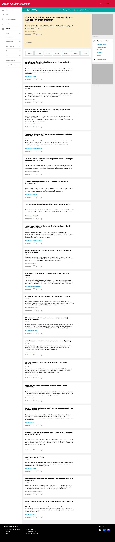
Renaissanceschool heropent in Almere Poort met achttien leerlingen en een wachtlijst (49, 479)
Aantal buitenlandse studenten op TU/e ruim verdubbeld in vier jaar (48, 205)
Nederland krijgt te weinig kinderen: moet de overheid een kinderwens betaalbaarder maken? (48, 433)
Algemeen (8, 33)
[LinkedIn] (41, 34)
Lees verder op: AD (29, 398)
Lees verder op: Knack (30, 76)
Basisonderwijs (9, 41)
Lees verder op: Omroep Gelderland (33, 148)
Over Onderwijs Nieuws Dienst (12, 529)
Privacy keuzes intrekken (33, 533)
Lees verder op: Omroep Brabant (33, 286)
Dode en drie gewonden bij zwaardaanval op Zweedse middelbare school (47, 87)
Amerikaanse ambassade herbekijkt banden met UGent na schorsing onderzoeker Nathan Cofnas (47, 63)
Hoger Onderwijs (10, 46)
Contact (99, 55)
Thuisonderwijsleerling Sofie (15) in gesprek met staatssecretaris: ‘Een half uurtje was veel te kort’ (48, 135)
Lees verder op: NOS (30, 99)
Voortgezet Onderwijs (11, 65)
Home (100, 3)
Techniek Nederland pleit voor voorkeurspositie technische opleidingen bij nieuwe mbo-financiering (49, 159)
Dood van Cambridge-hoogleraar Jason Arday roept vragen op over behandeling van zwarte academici (47, 110)
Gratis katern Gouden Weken (34, 457)
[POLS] (108, 3)
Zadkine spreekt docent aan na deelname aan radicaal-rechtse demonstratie (46, 386)
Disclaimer (7, 531)
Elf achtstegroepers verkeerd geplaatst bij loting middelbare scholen (48, 296)
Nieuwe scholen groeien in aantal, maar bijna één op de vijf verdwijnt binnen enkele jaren (48, 251)
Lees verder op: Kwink (30, 468)
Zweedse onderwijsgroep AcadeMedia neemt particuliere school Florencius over (46, 182)
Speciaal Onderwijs (10, 60)
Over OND (99, 50)
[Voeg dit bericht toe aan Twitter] (36, 34)
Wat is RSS (99, 52)
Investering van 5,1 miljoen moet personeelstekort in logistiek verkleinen (46, 363)
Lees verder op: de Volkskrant (32, 124)
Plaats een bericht (101, 47)
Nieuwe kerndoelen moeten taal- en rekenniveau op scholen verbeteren (49, 502)
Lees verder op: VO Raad (31, 330)
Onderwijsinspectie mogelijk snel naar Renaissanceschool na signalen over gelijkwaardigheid (48, 227)
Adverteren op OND (101, 44)
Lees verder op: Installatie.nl (32, 171)
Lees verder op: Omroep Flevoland (33, 240)
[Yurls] (34, 34)
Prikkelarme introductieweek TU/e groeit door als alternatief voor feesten (47, 274)
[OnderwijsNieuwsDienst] (16, 4)
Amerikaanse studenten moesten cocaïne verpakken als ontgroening (48, 341)
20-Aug (57, 53)
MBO (7, 55)
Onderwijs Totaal (10, 37)
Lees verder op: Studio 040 (31, 215)
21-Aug (48, 53)
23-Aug (29, 53)
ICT (6, 51)
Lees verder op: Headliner (31, 194)
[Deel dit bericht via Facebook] (39, 34)
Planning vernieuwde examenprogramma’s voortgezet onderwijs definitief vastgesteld (46, 318)
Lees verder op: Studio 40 (31, 375)
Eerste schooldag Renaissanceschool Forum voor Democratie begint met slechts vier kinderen (49, 409)
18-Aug (75, 53)
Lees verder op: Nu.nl (30, 31)
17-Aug (85, 53)
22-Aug (39, 53)
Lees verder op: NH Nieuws (31, 307)
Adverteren (30, 529)
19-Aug (66, 53)
